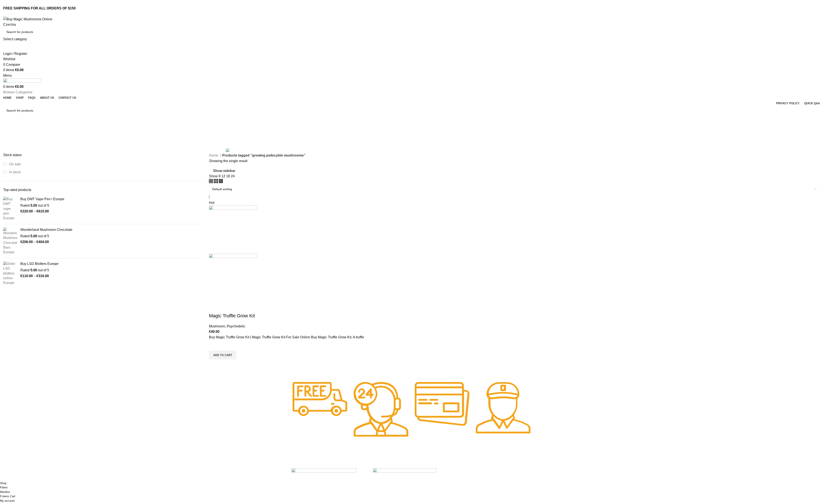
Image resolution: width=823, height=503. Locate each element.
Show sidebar (224, 171)
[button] (222, 355)
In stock (14, 172)
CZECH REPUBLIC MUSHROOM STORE (29, 478)
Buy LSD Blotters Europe (39, 264)
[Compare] (214, 307)
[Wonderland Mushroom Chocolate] (10, 241)
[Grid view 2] (211, 182)
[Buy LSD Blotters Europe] (10, 273)
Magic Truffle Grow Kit (232, 315)
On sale (14, 164)
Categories (12, 150)
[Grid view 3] (216, 182)
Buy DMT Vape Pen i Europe (42, 199)
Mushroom (217, 326)
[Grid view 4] (221, 182)
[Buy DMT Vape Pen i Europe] (10, 209)
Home (214, 155)
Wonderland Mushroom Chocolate (46, 229)
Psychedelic (236, 326)
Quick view (214, 365)
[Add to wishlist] (214, 345)
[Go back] (8, 129)
